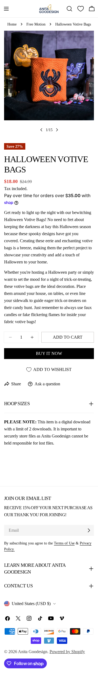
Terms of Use (64, 543)
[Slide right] (57, 129)
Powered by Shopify (67, 651)
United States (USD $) (31, 603)
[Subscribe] (88, 530)
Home (12, 24)
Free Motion (35, 24)
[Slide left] (41, 129)
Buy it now (49, 353)
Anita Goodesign (32, 651)
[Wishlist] (80, 9)
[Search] (69, 8)
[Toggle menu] (6, 8)
